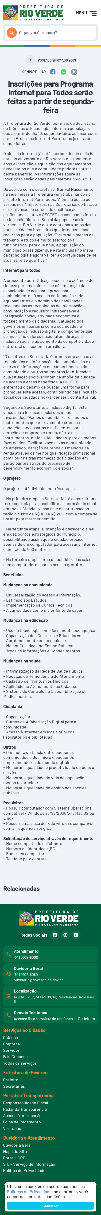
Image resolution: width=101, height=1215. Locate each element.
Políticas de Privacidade (29, 1191)
